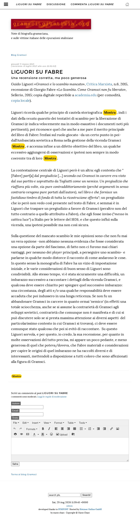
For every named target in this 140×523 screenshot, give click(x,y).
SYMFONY (63, 509)
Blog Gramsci (19, 55)
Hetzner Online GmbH (91, 509)
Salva (15, 463)
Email (15, 410)
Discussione (56, 4)
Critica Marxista (99, 84)
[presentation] (16, 422)
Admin (69, 506)
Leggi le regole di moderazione (52, 396)
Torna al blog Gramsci (24, 474)
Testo (15, 417)
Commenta (92, 4)
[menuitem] (16, 422)
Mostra (110, 112)
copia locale (20, 100)
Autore (16, 403)
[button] (14, 429)
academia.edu (86, 95)
